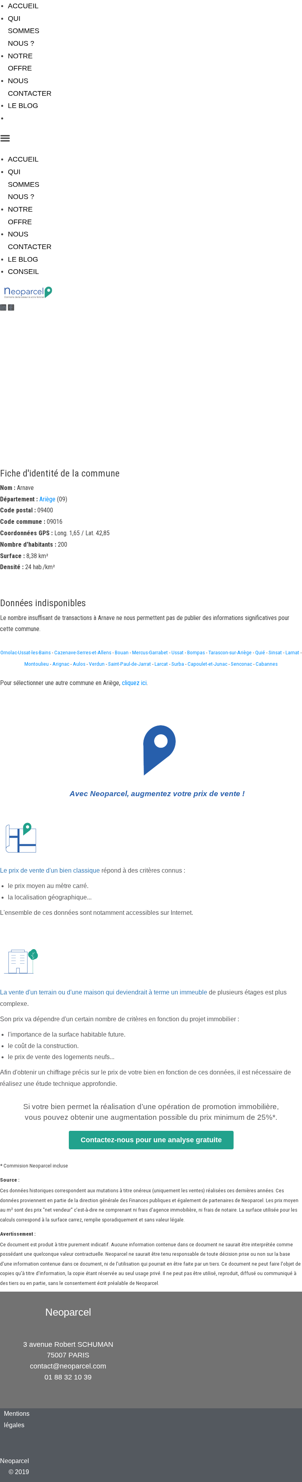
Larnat (292, 652)
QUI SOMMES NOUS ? (23, 31)
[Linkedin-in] (3, 307)
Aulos (79, 664)
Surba (177, 664)
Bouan (122, 652)
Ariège (47, 499)
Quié (260, 652)
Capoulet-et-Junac (207, 664)
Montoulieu (36, 664)
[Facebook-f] (11, 307)
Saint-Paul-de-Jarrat (129, 664)
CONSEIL (23, 118)
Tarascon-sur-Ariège (230, 652)
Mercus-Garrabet (150, 652)
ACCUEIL (23, 6)
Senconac (241, 664)
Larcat (161, 664)
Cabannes (267, 664)
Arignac (60, 664)
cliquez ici (134, 683)
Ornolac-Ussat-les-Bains (25, 652)
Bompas (196, 652)
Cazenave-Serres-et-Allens (82, 652)
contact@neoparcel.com (68, 1366)
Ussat (177, 652)
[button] (26, 138)
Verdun (97, 664)
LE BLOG (23, 106)
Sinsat (275, 652)
